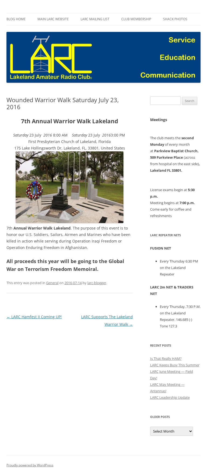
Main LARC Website (53, 19)
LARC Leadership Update (170, 397)
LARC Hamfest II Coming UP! (34, 316)
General (52, 282)
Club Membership (136, 19)
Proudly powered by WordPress (29, 465)
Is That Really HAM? (166, 358)
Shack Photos (175, 19)
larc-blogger (96, 282)
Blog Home (16, 19)
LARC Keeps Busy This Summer (174, 365)
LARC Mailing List (95, 19)
